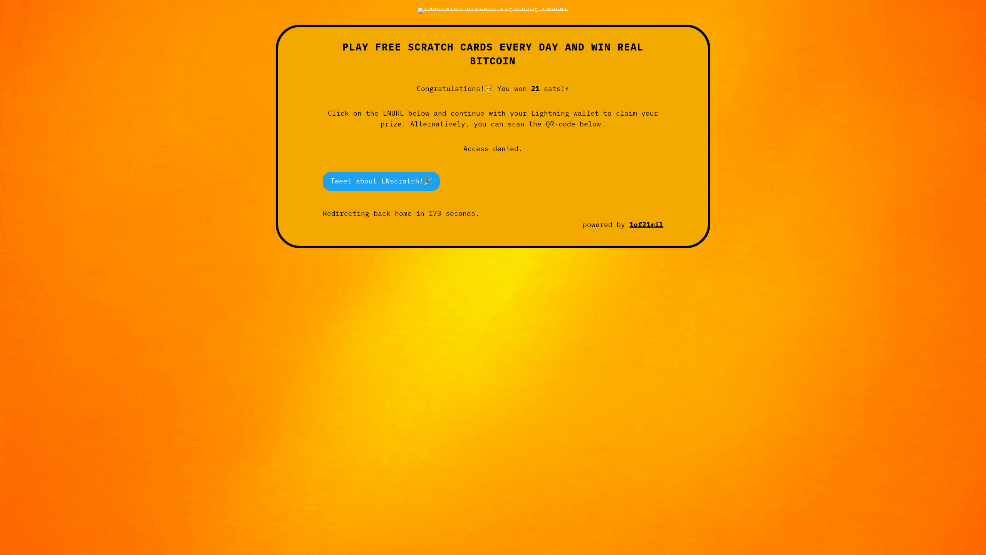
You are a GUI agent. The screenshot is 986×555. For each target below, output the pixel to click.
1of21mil (646, 224)
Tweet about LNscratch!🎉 (381, 181)
